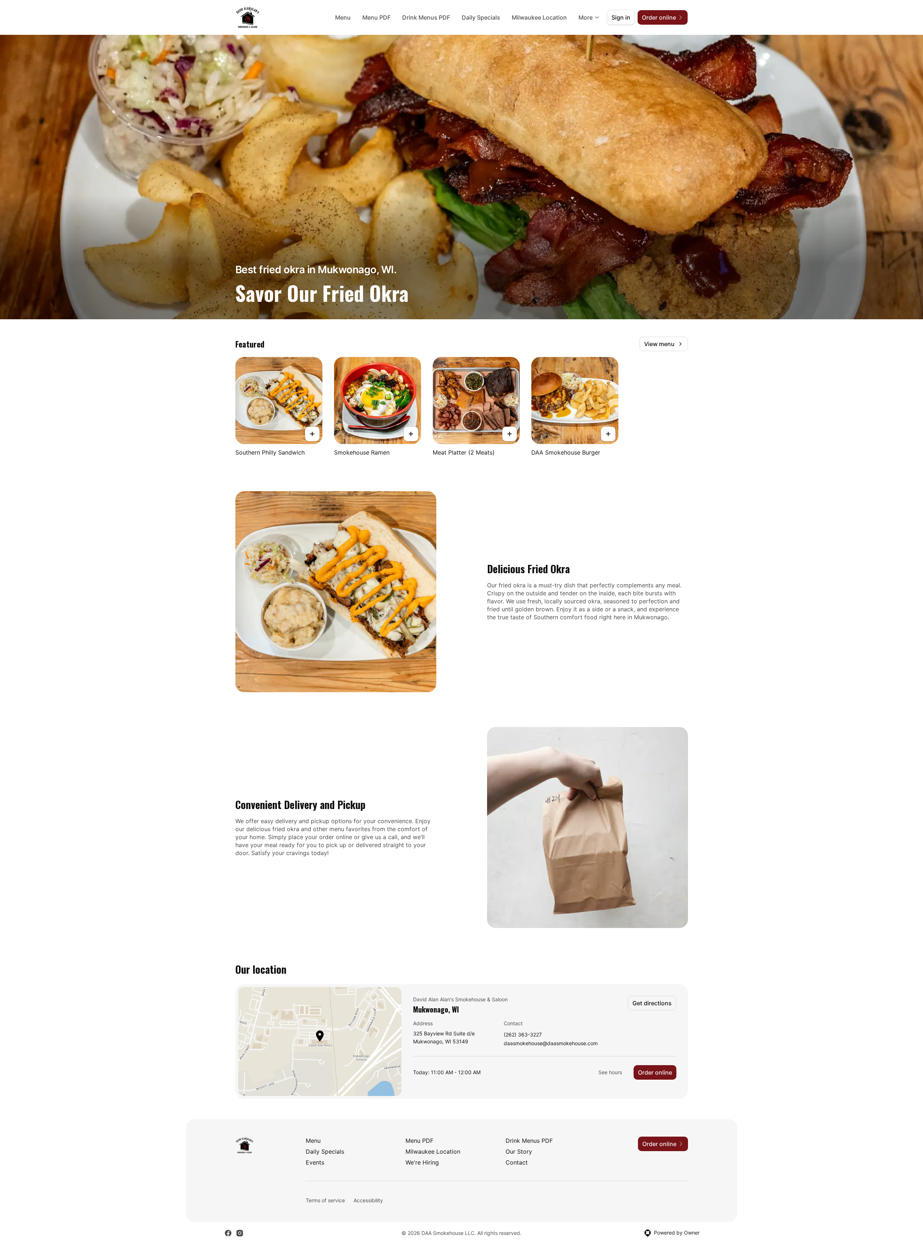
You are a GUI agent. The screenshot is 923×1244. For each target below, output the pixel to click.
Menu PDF (376, 17)
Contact (517, 1162)
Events (315, 1162)
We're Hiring (422, 1162)
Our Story (519, 1151)
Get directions (652, 1003)
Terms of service (325, 1200)
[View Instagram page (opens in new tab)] (239, 1233)
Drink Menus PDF (426, 17)
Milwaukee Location (539, 17)
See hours (610, 1072)
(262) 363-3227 (523, 1034)
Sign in (620, 17)
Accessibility (368, 1200)
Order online (655, 1072)
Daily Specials (481, 17)
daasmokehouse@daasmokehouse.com (551, 1043)
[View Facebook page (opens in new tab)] (228, 1233)
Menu (343, 17)
